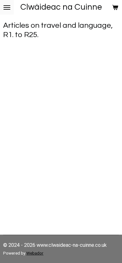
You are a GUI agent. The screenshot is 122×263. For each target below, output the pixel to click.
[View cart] (115, 7)
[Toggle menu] (7, 7)
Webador (34, 253)
